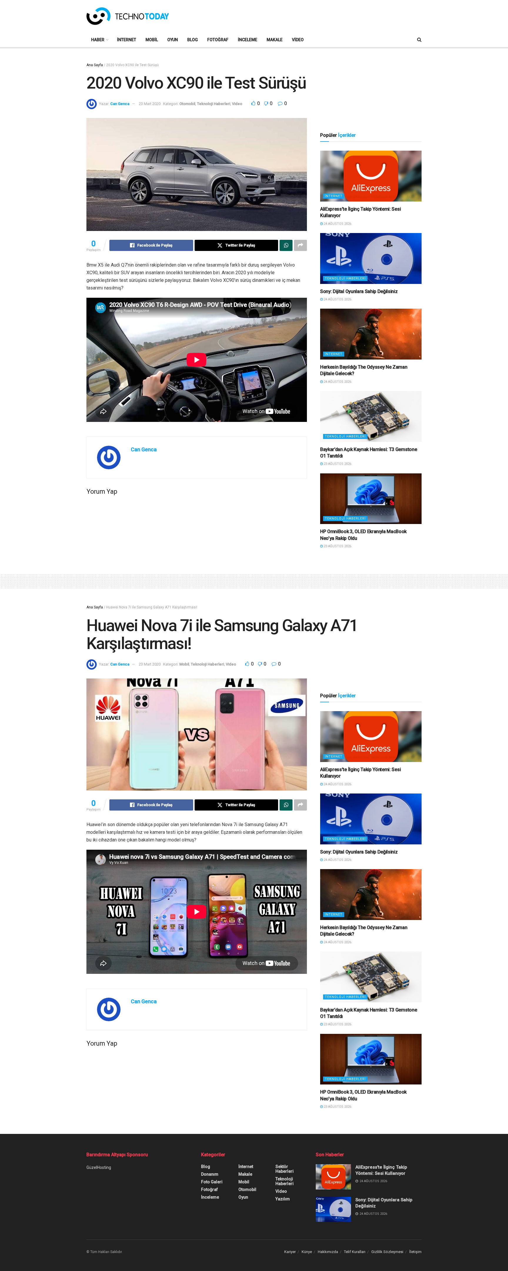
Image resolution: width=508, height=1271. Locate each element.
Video (298, 39)
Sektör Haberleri (284, 1169)
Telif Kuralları (354, 1252)
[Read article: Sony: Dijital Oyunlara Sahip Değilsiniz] (371, 258)
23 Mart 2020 (150, 104)
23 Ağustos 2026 (337, 464)
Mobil (152, 39)
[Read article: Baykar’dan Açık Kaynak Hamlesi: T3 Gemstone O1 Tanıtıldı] (371, 416)
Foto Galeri (212, 1181)
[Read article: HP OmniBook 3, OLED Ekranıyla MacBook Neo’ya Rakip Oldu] (371, 498)
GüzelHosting (98, 1167)
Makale (275, 39)
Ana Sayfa (94, 65)
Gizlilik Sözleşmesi (387, 1252)
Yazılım (282, 1199)
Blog (192, 39)
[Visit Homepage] (127, 16)
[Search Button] (419, 39)
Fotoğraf (217, 39)
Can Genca (119, 104)
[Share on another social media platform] (300, 245)
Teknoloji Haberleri (213, 104)
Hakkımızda (328, 1252)
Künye (307, 1252)
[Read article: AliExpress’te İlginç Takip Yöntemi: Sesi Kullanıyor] (371, 176)
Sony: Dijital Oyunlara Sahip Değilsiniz (359, 291)
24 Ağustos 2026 (337, 224)
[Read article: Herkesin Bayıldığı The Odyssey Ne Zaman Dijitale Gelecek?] (371, 334)
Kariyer (290, 1252)
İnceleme (247, 39)
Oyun (172, 39)
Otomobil (187, 104)
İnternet (126, 39)
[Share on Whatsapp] (286, 245)
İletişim (415, 1252)
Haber (97, 39)
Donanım (209, 1174)
